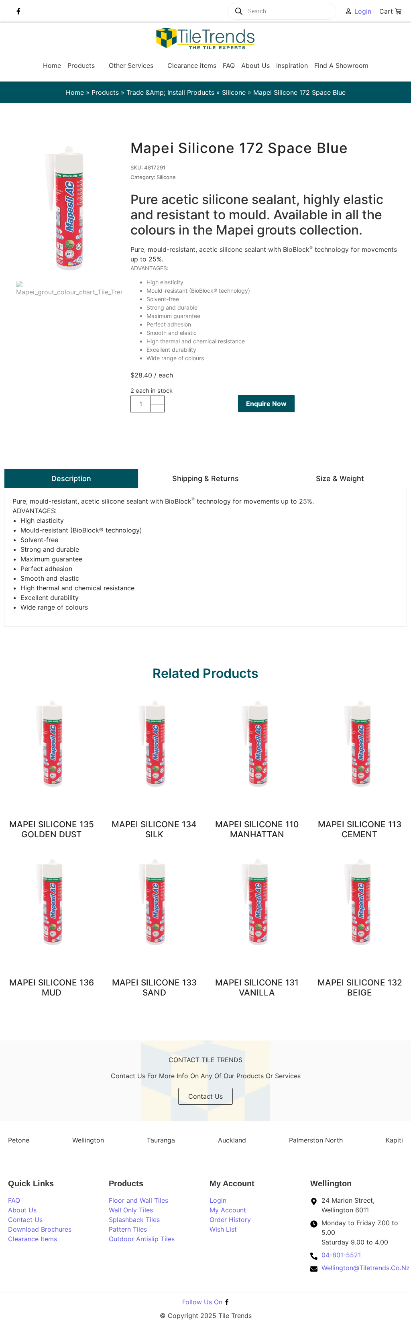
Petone (18, 1140)
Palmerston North (316, 1140)
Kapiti (394, 1140)
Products (105, 92)
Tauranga (161, 1140)
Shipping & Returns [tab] (205, 478)
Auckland (232, 1140)
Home (75, 92)
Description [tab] (71, 478)
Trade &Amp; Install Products (170, 92)
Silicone (234, 92)
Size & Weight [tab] (340, 478)
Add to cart (199, 404)
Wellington (88, 1140)
